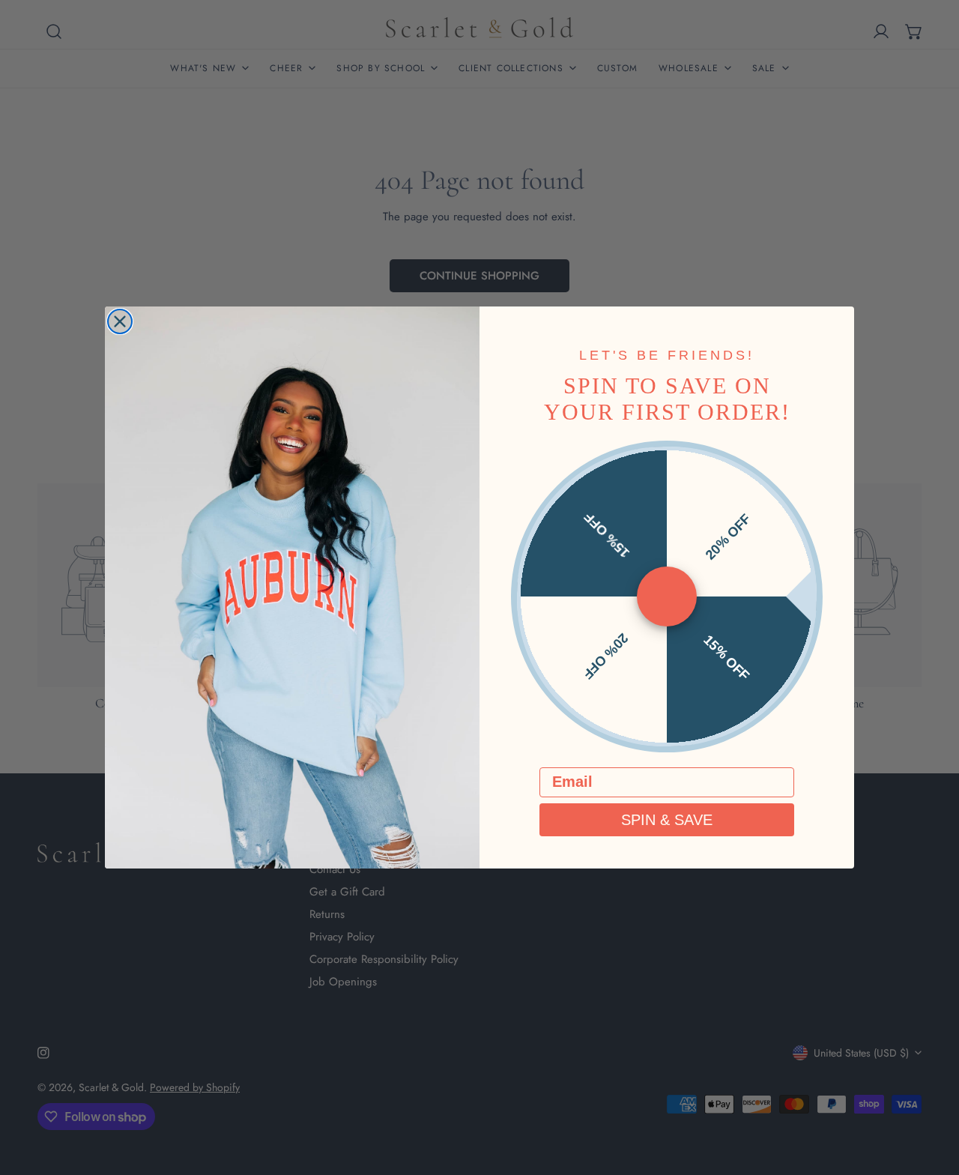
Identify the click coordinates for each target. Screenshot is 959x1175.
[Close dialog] (120, 321)
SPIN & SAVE (667, 820)
